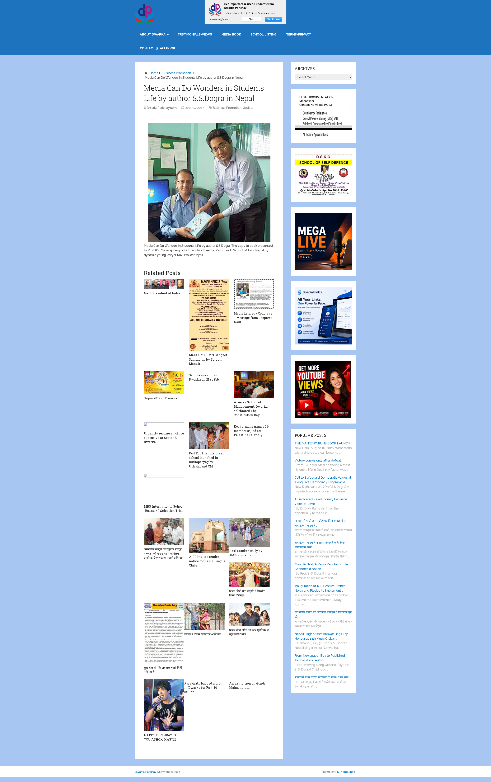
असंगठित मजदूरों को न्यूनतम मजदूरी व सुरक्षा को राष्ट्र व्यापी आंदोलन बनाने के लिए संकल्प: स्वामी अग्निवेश (163, 553)
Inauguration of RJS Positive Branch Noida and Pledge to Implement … (320, 588)
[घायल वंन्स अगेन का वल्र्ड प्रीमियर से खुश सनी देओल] (249, 614)
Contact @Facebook (157, 48)
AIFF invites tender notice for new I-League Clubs (207, 561)
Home (153, 73)
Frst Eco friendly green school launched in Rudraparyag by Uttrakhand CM (206, 459)
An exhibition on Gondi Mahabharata (247, 685)
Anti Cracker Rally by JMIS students (246, 553)
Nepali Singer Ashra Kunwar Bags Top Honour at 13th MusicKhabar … (321, 636)
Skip (251, 19)
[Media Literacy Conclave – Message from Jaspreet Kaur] (254, 294)
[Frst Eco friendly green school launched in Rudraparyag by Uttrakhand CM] (209, 435)
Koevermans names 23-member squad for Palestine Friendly (251, 430)
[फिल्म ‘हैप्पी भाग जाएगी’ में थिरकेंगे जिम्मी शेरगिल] (249, 574)
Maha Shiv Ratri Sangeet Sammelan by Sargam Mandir (208, 359)
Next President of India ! (162, 293)
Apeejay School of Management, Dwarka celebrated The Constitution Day (251, 408)
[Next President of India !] (164, 284)
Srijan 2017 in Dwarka (160, 398)
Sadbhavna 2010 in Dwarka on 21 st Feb (204, 377)
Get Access (273, 19)
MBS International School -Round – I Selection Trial (164, 508)
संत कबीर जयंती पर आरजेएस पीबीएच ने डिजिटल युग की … (323, 614)
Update (248, 108)
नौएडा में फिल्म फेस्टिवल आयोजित (202, 634)
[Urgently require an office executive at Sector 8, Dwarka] (164, 425)
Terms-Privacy (298, 34)
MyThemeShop (345, 771)
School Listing (264, 34)
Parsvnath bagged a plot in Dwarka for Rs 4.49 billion (203, 687)
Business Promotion (176, 73)
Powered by (214, 19)
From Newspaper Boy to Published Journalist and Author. (320, 658)
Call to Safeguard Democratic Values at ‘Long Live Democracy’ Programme (323, 480)
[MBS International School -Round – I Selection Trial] (164, 488)
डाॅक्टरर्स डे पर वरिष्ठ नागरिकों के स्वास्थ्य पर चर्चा (321, 677)
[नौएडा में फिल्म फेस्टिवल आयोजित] (204, 616)
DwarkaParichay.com (162, 108)
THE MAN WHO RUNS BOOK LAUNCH (323, 443)
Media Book (231, 34)
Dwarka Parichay (145, 771)
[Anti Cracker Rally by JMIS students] (249, 532)
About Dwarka (153, 34)
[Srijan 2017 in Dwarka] (164, 382)
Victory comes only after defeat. (318, 460)
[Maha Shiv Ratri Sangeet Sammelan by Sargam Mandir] (209, 315)
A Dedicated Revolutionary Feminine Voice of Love (321, 501)
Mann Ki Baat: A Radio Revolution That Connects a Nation (322, 566)
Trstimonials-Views (195, 34)
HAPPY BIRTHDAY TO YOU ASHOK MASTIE (160, 737)
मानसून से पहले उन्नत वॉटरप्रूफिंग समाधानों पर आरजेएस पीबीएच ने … (321, 523)
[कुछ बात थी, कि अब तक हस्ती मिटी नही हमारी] (164, 633)
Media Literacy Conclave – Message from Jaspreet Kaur (253, 317)
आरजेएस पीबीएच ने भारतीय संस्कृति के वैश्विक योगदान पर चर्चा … (320, 545)
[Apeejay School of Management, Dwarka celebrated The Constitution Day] (254, 384)
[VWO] (224, 19)
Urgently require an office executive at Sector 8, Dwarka (164, 437)
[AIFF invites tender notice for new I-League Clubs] (209, 535)
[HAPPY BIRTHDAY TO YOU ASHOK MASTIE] (164, 705)
